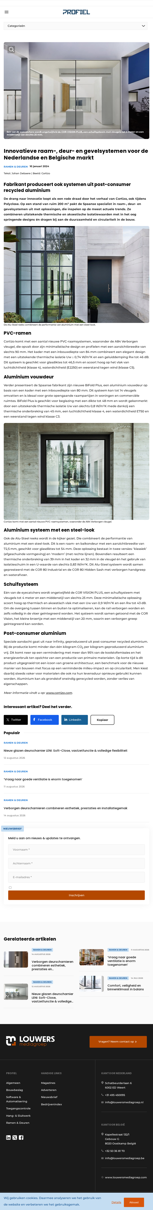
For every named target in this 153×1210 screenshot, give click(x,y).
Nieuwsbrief (49, 1097)
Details (116, 1202)
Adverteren (49, 1090)
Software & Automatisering (16, 1099)
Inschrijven (76, 895)
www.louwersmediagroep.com (126, 1177)
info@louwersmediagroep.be (124, 1158)
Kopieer (102, 720)
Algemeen (13, 1083)
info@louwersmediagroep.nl (124, 1102)
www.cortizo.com (59, 693)
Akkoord (133, 1202)
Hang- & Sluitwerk (18, 1115)
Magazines (48, 1083)
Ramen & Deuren (16, 166)
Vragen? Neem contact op (116, 1041)
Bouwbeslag (14, 1090)
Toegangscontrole (18, 1108)
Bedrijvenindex (51, 1104)
